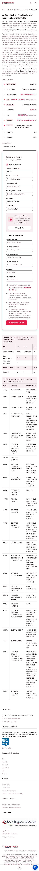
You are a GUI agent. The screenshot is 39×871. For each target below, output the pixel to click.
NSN (9, 10)
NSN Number (9, 198)
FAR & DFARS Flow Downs (9, 834)
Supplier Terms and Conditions (11, 805)
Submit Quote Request (16, 322)
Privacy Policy (6, 785)
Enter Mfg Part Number (13, 168)
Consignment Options (8, 837)
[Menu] (35, 3)
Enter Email (9, 269)
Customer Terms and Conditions (11, 807)
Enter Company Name (12, 246)
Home (4, 10)
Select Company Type (12, 254)
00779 (32, 110)
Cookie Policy (6, 788)
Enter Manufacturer (12, 176)
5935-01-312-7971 (17, 99)
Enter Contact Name (12, 239)
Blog (3, 771)
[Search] (31, 3)
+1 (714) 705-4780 (10, 721)
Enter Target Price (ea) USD (13, 191)
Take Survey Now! (7, 748)
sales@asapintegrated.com (12, 718)
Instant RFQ (5, 768)
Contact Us (5, 765)
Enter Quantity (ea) (11, 183)
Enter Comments (10, 276)
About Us (4, 762)
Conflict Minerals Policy (9, 791)
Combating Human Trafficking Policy (12, 794)
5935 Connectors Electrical (25, 120)
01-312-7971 (22, 115)
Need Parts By (10, 206)
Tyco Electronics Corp (21, 10)
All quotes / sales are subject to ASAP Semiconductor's (20, 287)
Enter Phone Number (12, 261)
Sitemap (4, 774)
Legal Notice (5, 831)
